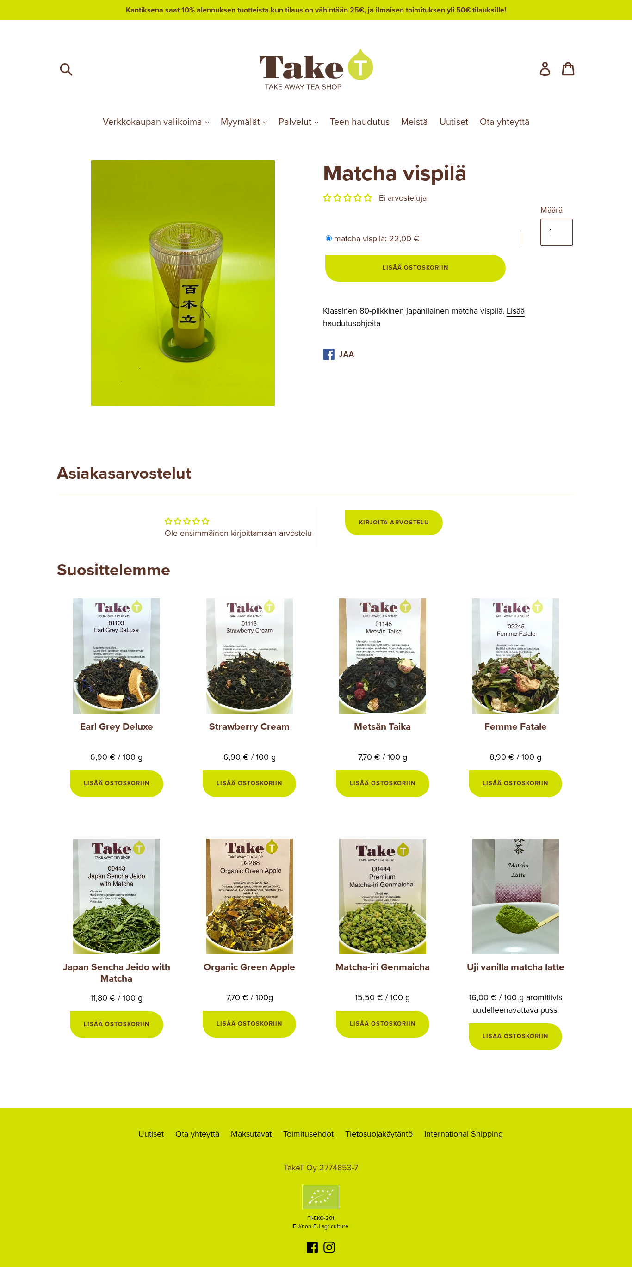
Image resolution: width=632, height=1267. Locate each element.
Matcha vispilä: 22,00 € (377, 239)
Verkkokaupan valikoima (153, 122)
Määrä (551, 210)
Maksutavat (251, 1134)
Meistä (414, 122)
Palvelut (296, 122)
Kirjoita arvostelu (393, 522)
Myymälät (241, 122)
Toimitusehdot (308, 1134)
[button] (347, 198)
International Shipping (463, 1134)
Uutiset (454, 122)
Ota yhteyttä (505, 122)
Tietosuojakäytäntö (379, 1134)
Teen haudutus (360, 122)
